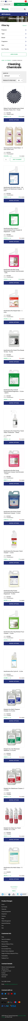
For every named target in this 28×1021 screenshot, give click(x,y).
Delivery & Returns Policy (7, 944)
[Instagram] (8, 994)
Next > (14, 890)
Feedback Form (5, 958)
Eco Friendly (8, 60)
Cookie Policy (5, 946)
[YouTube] (11, 994)
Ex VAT (10, 1)
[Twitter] (5, 994)
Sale (3, 928)
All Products (6, 14)
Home (3, 60)
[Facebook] (2, 994)
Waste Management (6, 921)
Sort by (5, 73)
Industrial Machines (6, 923)
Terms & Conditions (6, 939)
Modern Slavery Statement (8, 951)
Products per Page (9, 80)
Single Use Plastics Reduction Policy (10, 953)
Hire (3, 925)
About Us (6, 4)
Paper (3, 918)
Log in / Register (21, 4)
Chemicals (4, 909)
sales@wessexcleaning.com (11, 984)
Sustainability (5, 956)
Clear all (24, 25)
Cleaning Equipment (6, 911)
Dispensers (4, 914)
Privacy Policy (5, 941)
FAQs (3, 937)
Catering (3, 916)
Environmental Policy (6, 948)
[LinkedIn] (15, 994)
